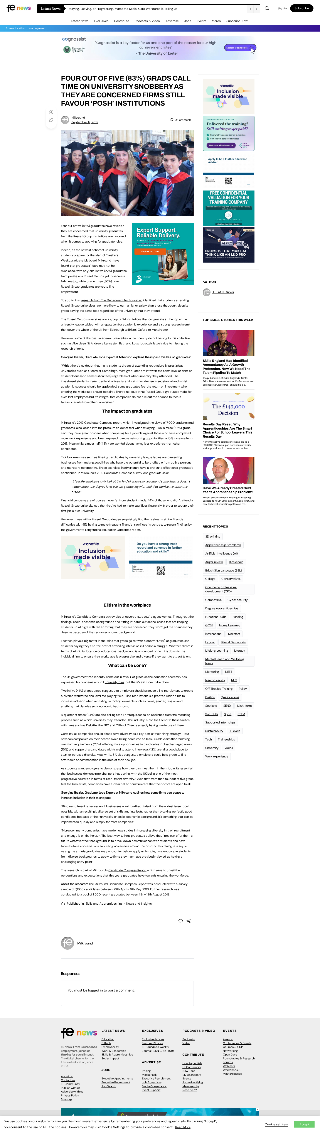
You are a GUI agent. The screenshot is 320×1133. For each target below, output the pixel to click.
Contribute (121, 21)
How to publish (192, 1063)
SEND (227, 706)
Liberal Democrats (233, 642)
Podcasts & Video (147, 21)
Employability (110, 1047)
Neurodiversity (215, 680)
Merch (216, 21)
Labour (210, 642)
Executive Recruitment (115, 1082)
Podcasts (188, 1039)
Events (201, 21)
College (210, 579)
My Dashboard (191, 1075)
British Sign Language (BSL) (223, 570)
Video (186, 1043)
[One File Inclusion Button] (93, 576)
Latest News (79, 21)
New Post (188, 1071)
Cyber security (237, 600)
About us (67, 1076)
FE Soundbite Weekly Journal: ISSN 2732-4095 (158, 1049)
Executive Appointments (117, 1078)
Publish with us (70, 1088)
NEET (228, 672)
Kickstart (234, 634)
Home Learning (229, 625)
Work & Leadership (113, 1051)
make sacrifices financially (144, 505)
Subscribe (302, 8)
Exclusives (101, 21)
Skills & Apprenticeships (117, 1054)
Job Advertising (152, 1082)
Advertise (172, 21)
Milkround (105, 260)
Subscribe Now (237, 21)
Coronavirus (213, 600)
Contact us (68, 1080)
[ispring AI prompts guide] (228, 244)
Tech (208, 739)
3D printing (212, 536)
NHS (234, 680)
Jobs (187, 21)
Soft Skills (211, 714)
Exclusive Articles (153, 1039)
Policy (243, 689)
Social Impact (110, 1058)
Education (107, 1039)
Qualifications (230, 697)
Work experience (216, 756)
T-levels (234, 731)
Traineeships (226, 739)
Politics (210, 697)
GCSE (209, 625)
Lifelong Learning (216, 650)
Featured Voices (152, 1043)
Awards (228, 1039)
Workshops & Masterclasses (232, 1072)
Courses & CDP (233, 1047)
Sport (227, 714)
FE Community (70, 1084)
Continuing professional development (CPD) (221, 589)
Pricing (146, 1071)
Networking (230, 1051)
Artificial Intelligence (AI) (221, 553)
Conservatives (231, 579)
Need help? (189, 1090)
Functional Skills (215, 617)
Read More (182, 1127)
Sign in (282, 8)
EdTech (106, 1043)
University (212, 748)
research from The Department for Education (111, 300)
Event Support (151, 1090)
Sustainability (214, 731)
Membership (190, 1086)
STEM (241, 714)
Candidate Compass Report (127, 870)
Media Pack (149, 1075)
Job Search (108, 1086)
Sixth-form (244, 706)
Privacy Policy (70, 1095)
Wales (229, 748)
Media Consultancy (154, 1086)
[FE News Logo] (19, 8)
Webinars (229, 1066)
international (213, 634)
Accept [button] (304, 1124)
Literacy (239, 650)
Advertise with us (72, 1091)
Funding (237, 617)
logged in (95, 990)
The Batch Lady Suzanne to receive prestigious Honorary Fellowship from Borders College (131, 9)
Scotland (211, 706)
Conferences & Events (237, 1043)
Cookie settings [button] (276, 1124)
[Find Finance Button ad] (228, 133)
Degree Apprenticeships (221, 608)
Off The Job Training (219, 689)
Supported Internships (220, 722)
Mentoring (212, 672)
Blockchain (236, 562)
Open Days (230, 1054)
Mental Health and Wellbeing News (224, 661)
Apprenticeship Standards (223, 545)
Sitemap (66, 1099)
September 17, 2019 (84, 122)
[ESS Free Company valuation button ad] (228, 208)
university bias (114, 682)
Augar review (214, 562)
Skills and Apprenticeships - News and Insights (119, 903)
